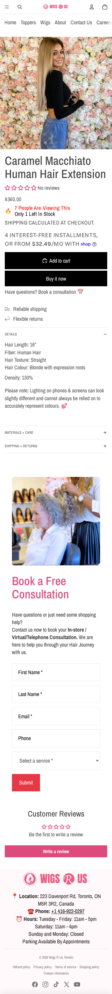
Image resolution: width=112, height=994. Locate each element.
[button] (20, 188)
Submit (26, 782)
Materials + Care (19, 432)
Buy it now (56, 278)
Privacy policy (42, 967)
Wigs (45, 22)
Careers (104, 22)
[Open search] (19, 6)
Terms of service (65, 967)
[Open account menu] (91, 6)
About (60, 22)
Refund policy (21, 967)
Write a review (56, 851)
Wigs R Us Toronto (61, 957)
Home (10, 22)
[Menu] (7, 7)
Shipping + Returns (21, 446)
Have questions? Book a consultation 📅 (44, 292)
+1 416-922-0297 (68, 911)
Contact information (56, 973)
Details (11, 334)
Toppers (28, 22)
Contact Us (81, 22)
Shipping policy (89, 967)
